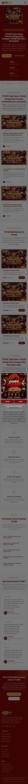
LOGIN (21, 401)
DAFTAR (7, 401)
